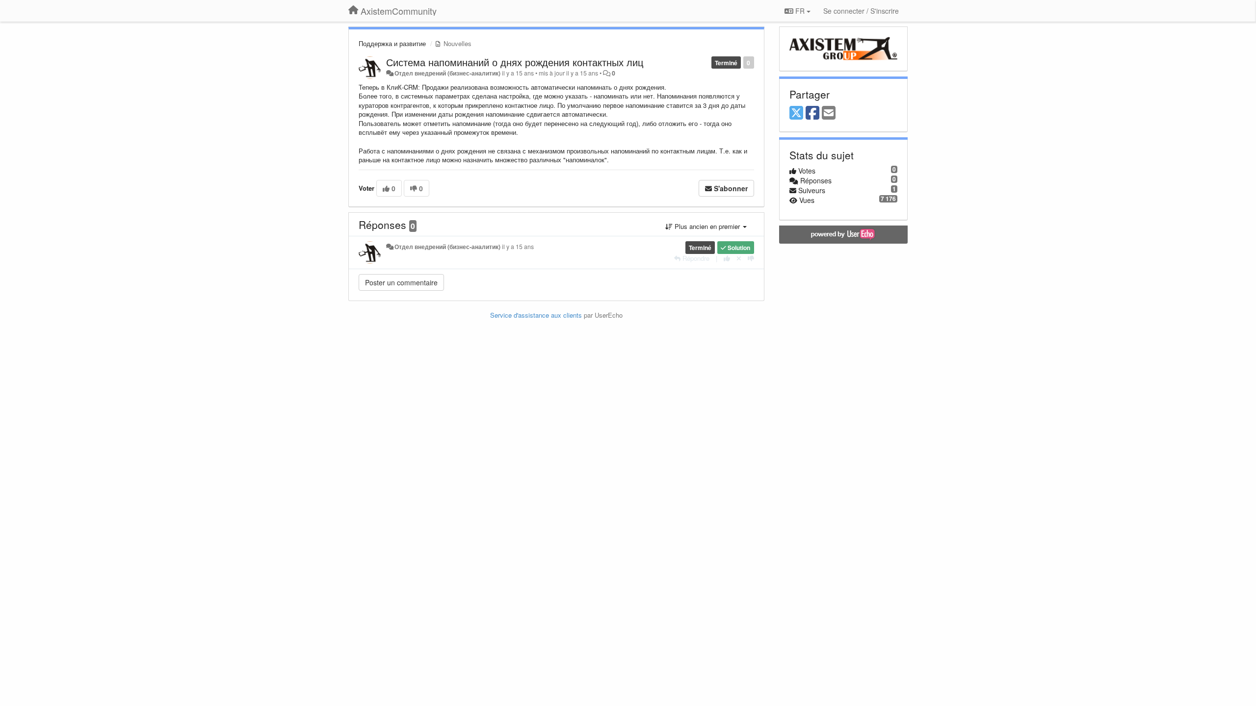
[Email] (829, 113)
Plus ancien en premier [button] (707, 226)
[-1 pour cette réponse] (751, 258)
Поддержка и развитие (392, 43)
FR (800, 11)
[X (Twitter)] (796, 113)
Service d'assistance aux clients (536, 315)
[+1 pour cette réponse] (727, 258)
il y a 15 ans (518, 246)
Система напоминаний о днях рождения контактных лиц (514, 62)
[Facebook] (812, 113)
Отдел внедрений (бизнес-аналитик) (447, 73)
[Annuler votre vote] (738, 258)
